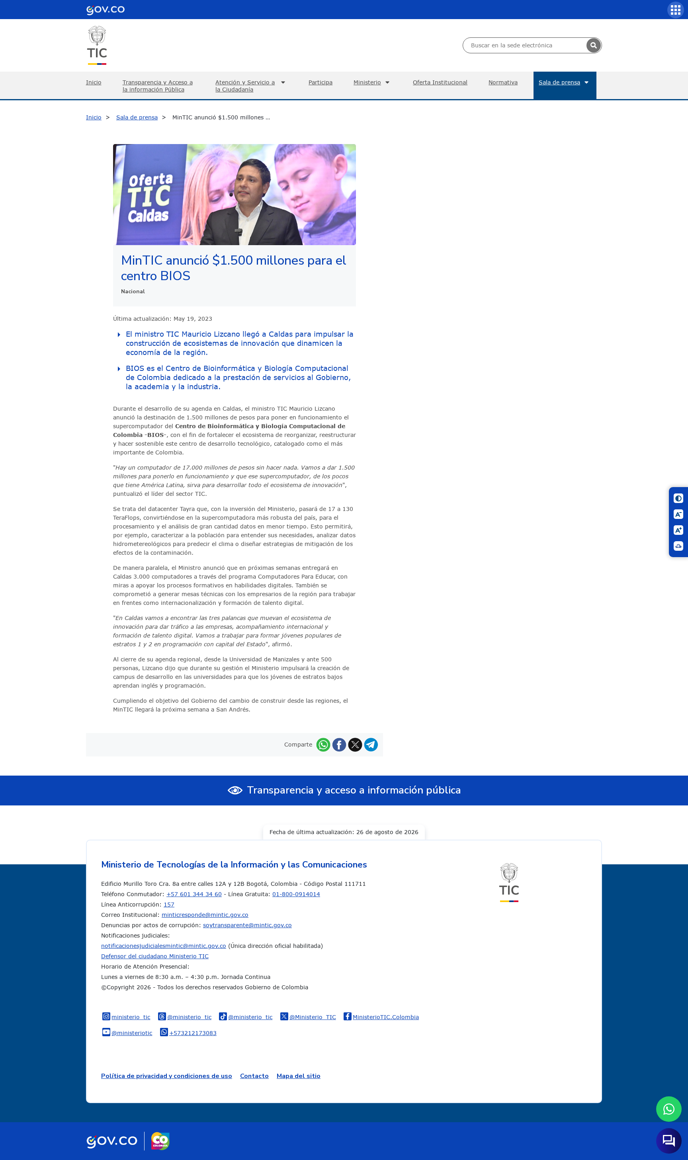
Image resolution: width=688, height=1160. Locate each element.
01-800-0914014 (296, 894)
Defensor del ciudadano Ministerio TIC (155, 956)
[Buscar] (593, 45)
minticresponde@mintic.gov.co (205, 914)
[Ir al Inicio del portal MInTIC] (97, 44)
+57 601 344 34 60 (194, 894)
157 (169, 904)
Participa (320, 82)
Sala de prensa (559, 82)
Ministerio (367, 82)
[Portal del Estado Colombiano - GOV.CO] (105, 10)
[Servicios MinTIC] (675, 10)
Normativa (503, 82)
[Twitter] (355, 744)
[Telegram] (371, 744)
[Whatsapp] (323, 744)
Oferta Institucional (440, 82)
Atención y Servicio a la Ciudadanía (245, 86)
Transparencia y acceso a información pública (354, 790)
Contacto (254, 1076)
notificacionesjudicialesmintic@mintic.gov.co (163, 945)
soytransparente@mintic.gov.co (247, 925)
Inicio (94, 82)
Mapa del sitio (299, 1076)
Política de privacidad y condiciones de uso (166, 1076)
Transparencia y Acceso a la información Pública (158, 86)
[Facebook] (339, 744)
